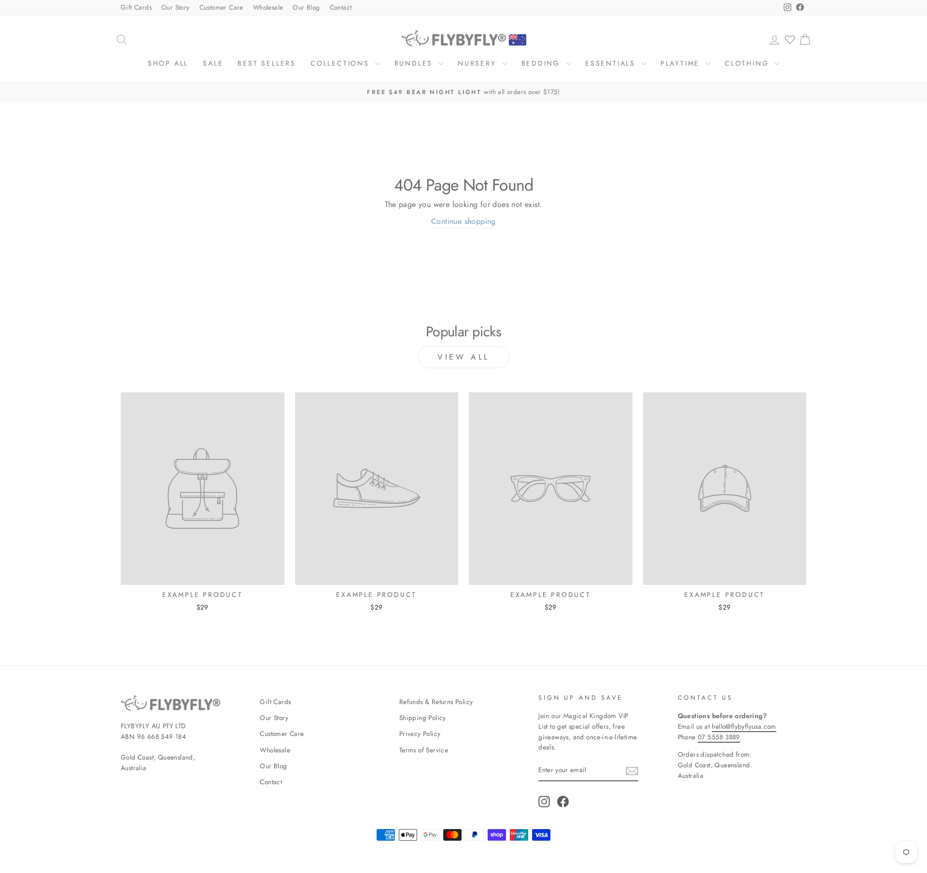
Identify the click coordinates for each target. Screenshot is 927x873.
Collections (341, 63)
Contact (341, 7)
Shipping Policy (422, 717)
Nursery (478, 63)
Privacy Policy (420, 733)
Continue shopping (463, 221)
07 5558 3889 (719, 737)
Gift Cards (136, 7)
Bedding (542, 63)
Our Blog (306, 7)
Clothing (748, 63)
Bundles (415, 63)
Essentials (612, 63)
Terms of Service (423, 750)
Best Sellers (267, 63)
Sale (213, 63)
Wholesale (268, 7)
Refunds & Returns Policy (436, 702)
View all (463, 356)
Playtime (681, 63)
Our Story (175, 7)
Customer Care (221, 7)
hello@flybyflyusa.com (744, 726)
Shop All (168, 63)
